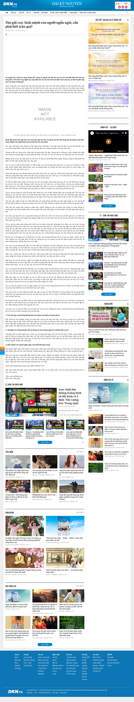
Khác (6, 501)
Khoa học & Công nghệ (88, 12)
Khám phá (84, 668)
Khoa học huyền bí (112, 660)
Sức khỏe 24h (96, 671)
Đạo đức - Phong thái (11, 574)
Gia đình (84, 660)
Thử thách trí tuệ (71, 657)
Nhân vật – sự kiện (108, 127)
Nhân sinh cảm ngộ (43, 660)
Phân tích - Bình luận (29, 660)
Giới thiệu (29, 693)
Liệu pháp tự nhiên (98, 668)
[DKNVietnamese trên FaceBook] (118, 3)
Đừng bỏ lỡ (108, 379)
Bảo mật (55, 693)
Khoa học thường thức (113, 663)
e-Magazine (73, 12)
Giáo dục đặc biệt (71, 660)
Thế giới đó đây (28, 665)
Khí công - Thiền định (98, 665)
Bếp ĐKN (84, 663)
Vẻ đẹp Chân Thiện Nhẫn (12, 544)
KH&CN (109, 654)
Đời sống (45, 12)
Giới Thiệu (14, 6)
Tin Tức (61, 406)
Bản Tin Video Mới (110, 215)
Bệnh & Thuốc (97, 657)
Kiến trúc (54, 663)
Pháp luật (17, 665)
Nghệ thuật (41, 674)
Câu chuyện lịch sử (10, 640)
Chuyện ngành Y (97, 663)
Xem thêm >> (80, 451)
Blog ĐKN (84, 674)
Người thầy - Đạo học (72, 663)
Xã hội (16, 663)
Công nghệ (110, 657)
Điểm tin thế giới (9, 477)
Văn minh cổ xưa (56, 668)
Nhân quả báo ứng (37, 499)
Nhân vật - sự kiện (93, 160)
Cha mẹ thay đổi (70, 668)
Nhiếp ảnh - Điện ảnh (57, 665)
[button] (83, 442)
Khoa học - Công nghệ (38, 475)
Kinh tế (16, 657)
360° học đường (70, 674)
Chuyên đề (41, 671)
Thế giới (21, 12)
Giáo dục (69, 654)
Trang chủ (6, 12)
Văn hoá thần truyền (37, 613)
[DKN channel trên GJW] (125, 3)
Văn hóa (36, 12)
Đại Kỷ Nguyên (66, 690)
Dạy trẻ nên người (71, 671)
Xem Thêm (44, 442)
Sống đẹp (84, 665)
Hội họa (54, 660)
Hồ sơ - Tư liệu (27, 663)
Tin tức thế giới (28, 657)
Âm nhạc (54, 657)
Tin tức (109, 665)
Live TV (28, 12)
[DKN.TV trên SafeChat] (116, 3)
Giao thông (18, 668)
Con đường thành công (72, 665)
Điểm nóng (18, 660)
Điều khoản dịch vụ (45, 693)
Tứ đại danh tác (42, 668)
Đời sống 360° (86, 657)
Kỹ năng (84, 671)
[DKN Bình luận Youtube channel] (123, 7)
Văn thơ (54, 671)
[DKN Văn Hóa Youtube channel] (126, 7)
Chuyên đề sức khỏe (98, 660)
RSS (35, 693)
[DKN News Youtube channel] (119, 7)
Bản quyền (63, 693)
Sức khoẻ (61, 477)
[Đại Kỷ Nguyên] (10, 3)
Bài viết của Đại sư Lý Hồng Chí (108, 19)
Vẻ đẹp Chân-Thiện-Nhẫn (58, 12)
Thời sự (13, 12)
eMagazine (108, 303)
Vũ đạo (54, 674)
